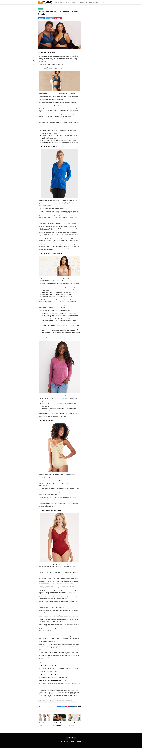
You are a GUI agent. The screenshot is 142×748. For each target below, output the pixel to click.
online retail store (52, 700)
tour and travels (83, 2)
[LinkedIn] (34, 60)
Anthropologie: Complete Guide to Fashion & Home (43, 723)
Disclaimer (78, 741)
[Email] (34, 66)
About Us (66, 741)
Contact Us (72, 741)
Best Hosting (66, 2)
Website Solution (58, 2)
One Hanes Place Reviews (42, 700)
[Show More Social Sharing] (63, 18)
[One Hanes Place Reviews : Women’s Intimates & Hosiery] (59, 35)
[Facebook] (34, 55)
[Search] (102, 2)
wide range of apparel (60, 700)
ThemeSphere (77, 744)
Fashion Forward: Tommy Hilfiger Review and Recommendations (58, 724)
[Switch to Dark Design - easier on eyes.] (103, 2)
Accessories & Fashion (93, 2)
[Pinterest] (34, 63)
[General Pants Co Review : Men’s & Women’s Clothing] (74, 717)
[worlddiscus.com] (45, 2)
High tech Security (74, 2)
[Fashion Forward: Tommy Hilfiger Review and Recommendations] (59, 717)
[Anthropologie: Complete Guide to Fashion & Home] (44, 717)
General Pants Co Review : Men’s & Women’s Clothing (73, 723)
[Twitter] (34, 58)
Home (62, 741)
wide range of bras (69, 700)
